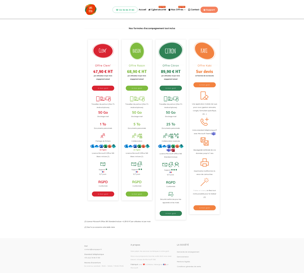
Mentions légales (183, 262)
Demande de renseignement (188, 252)
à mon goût (103, 88)
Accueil (142, 9)
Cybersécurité (158, 9)
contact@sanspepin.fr (93, 249)
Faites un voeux (199, 190)
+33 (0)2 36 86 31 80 (92, 258)
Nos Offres (178, 9)
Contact (195, 9)
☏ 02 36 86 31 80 (125, 9)
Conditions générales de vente (189, 266)
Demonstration (183, 257)
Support (210, 9)
